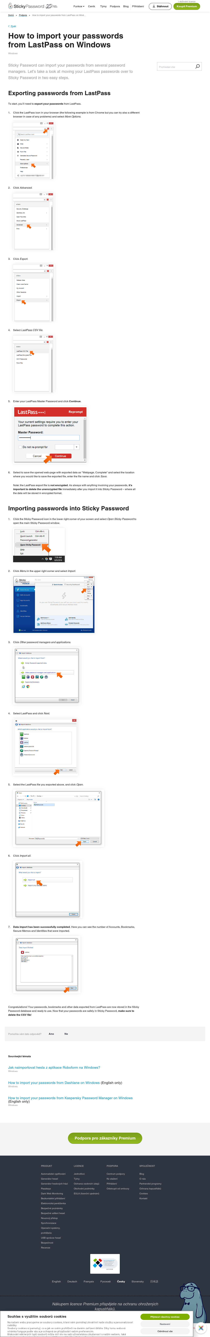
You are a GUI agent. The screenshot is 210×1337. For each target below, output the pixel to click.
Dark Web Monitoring (52, 1193)
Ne (66, 1033)
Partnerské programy (150, 1183)
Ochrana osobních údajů (86, 1183)
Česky (121, 1281)
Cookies (143, 1193)
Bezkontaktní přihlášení (53, 1198)
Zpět (13, 26)
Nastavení (165, 1324)
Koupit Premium (187, 6)
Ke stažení (112, 1178)
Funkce (78, 6)
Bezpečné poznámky (52, 1208)
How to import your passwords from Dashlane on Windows (54, 1083)
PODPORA (112, 1166)
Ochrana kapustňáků (150, 1188)
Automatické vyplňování (53, 1173)
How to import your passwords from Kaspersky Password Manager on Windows (70, 1098)
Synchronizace (48, 1223)
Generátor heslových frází (54, 1183)
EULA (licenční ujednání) (86, 1193)
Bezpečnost (47, 1242)
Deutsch (72, 1281)
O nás (142, 1178)
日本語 (154, 1281)
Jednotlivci (79, 1173)
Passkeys (46, 1188)
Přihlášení (138, 6)
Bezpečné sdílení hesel (53, 1213)
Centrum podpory (116, 1173)
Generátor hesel (49, 1178)
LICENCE (79, 1166)
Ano (51, 1033)
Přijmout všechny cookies (164, 1317)
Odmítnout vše (165, 1331)
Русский (105, 1281)
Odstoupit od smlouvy (118, 1188)
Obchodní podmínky (84, 1188)
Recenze (45, 1247)
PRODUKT (46, 1166)
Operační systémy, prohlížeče (50, 1230)
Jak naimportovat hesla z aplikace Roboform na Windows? (54, 1067)
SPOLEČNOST (147, 1166)
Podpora (115, 6)
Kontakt (143, 1198)
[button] (105, 1264)
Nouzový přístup (49, 1218)
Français (89, 1281)
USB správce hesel (51, 1237)
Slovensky (138, 1281)
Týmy (103, 6)
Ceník (91, 6)
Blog (126, 6)
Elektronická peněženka (53, 1203)
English (56, 1281)
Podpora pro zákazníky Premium (105, 1138)
